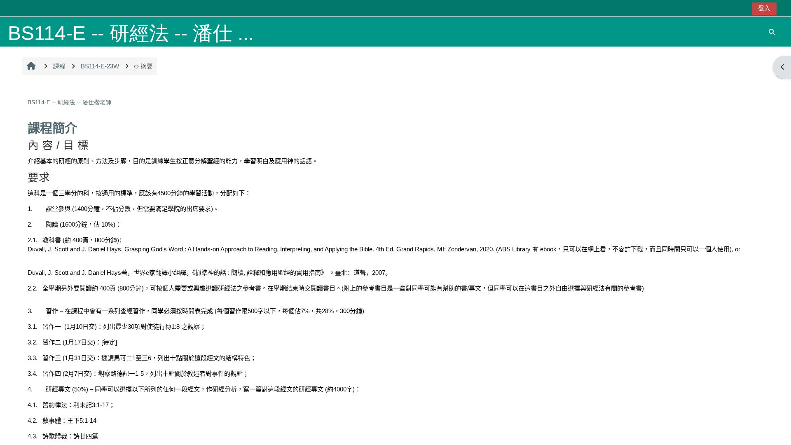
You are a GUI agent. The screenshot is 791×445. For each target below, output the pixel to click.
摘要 (146, 66)
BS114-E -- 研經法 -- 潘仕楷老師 (69, 102)
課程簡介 (52, 128)
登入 (764, 8)
